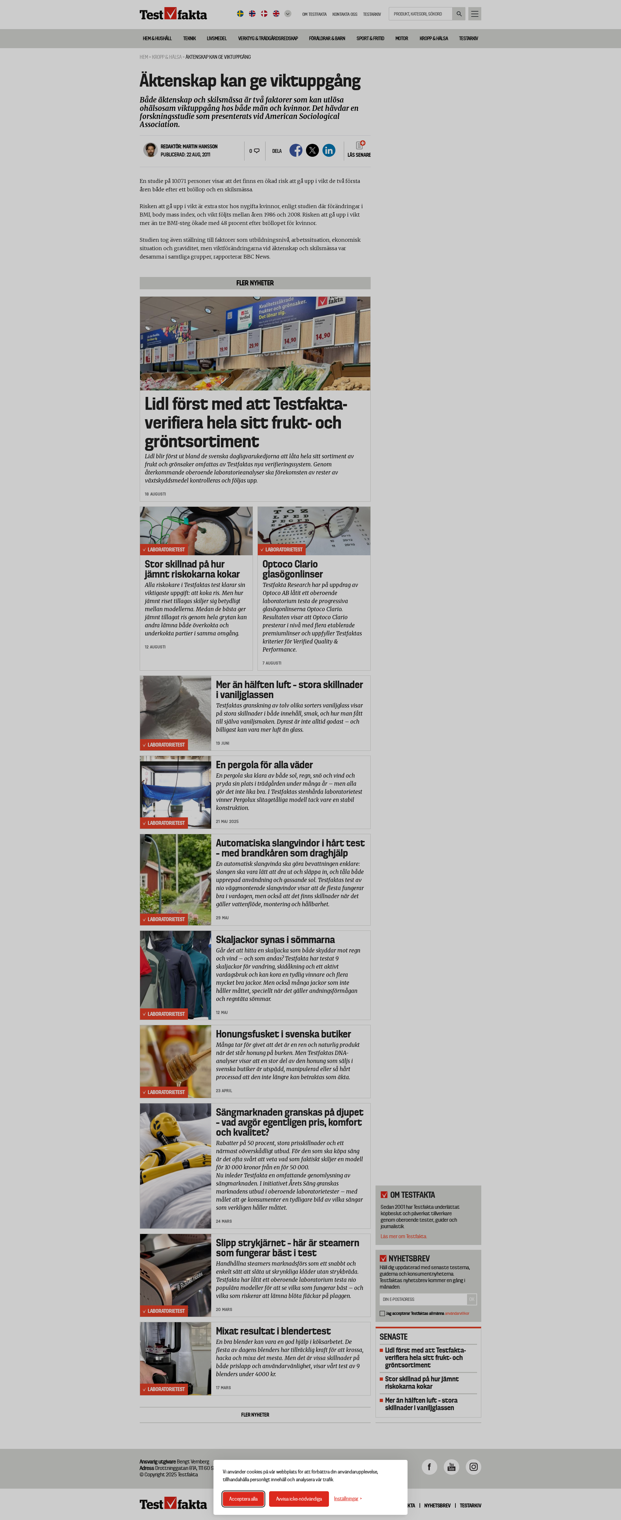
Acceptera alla (243, 1499)
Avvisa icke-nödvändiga (299, 1499)
